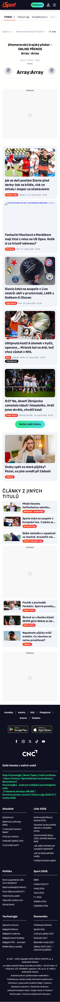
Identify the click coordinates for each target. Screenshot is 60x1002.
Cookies (47, 983)
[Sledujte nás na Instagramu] (23, 741)
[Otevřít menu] (54, 5)
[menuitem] (10, 17)
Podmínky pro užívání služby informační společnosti (29, 979)
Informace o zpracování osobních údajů (25, 983)
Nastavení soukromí (20, 986)
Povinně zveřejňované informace (36, 994)
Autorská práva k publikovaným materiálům (29, 975)
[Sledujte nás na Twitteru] (30, 741)
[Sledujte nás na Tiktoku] (36, 741)
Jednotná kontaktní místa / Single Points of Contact (29, 990)
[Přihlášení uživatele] (48, 5)
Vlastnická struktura (39, 986)
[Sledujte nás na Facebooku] (16, 741)
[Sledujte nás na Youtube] (43, 741)
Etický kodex (15, 994)
